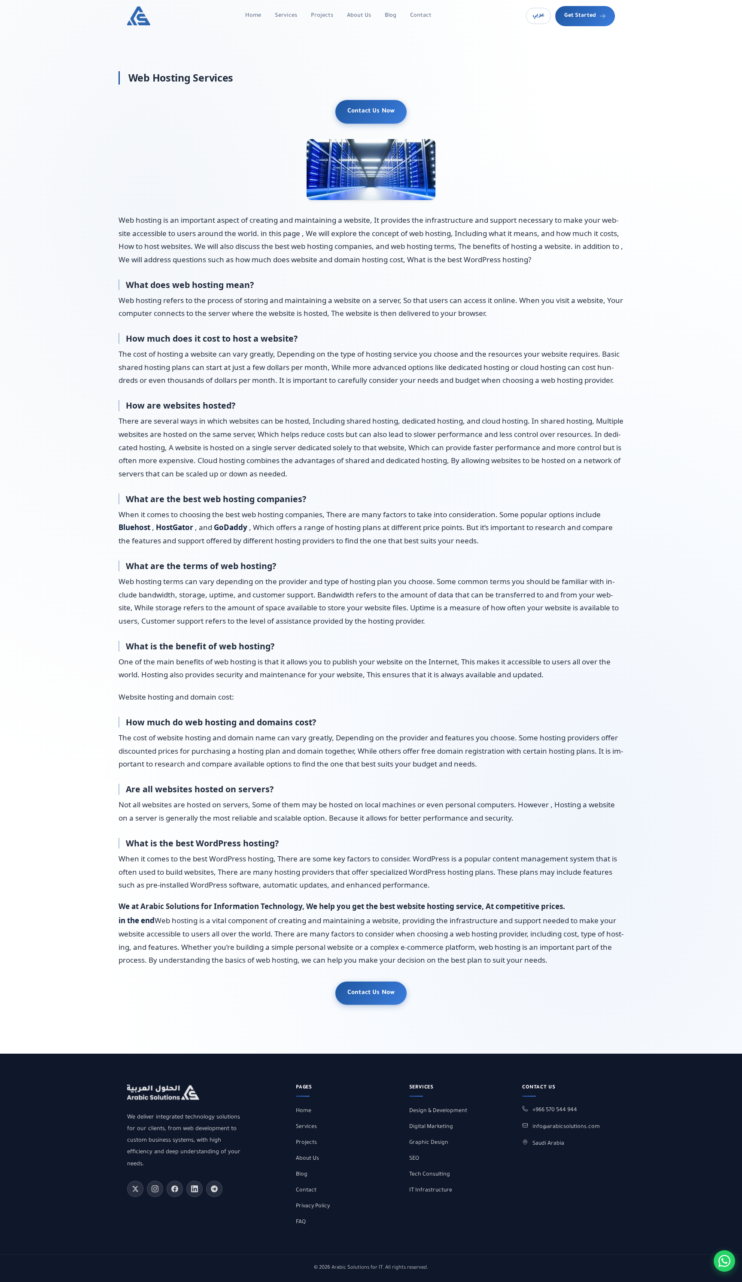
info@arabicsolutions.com (566, 1127)
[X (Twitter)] (135, 1189)
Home (253, 16)
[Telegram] (214, 1189)
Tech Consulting (429, 1175)
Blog (390, 16)
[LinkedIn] (194, 1189)
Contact (421, 16)
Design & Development (438, 1111)
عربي (538, 15)
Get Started (580, 16)
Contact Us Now (371, 111)
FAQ (301, 1222)
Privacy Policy (313, 1206)
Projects (322, 16)
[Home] (138, 15)
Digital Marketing (431, 1127)
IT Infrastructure (430, 1191)
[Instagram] (155, 1189)
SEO (414, 1159)
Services (286, 16)
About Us (359, 16)
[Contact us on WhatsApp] (724, 1261)
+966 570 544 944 (554, 1110)
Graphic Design (428, 1143)
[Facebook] (175, 1189)
